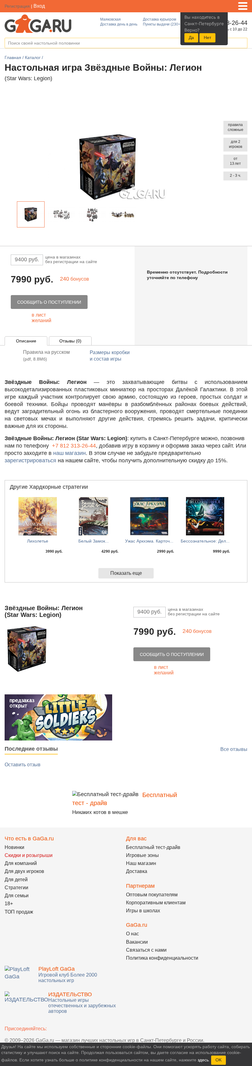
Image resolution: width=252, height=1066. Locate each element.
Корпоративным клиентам (156, 902)
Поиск (242, 43)
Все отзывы (233, 749)
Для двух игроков (24, 871)
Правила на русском (46, 355)
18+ (9, 903)
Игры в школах (143, 910)
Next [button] (142, 215)
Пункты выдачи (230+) (162, 24)
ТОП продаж (19, 911)
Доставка (136, 871)
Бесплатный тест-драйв (153, 847)
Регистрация (17, 6)
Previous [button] (12, 215)
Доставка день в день (118, 24)
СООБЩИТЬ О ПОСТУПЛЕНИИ (49, 302)
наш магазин (69, 453)
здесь (203, 1059)
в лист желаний (41, 317)
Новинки (14, 847)
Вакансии (137, 942)
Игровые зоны (142, 855)
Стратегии (16, 887)
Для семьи (17, 895)
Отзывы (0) (70, 340)
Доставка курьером (159, 19)
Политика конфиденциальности (162, 958)
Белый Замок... (93, 541)
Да (191, 37)
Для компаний (21, 863)
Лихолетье (37, 541)
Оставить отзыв (23, 764)
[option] (31, 214)
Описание (26, 340)
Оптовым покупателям (152, 894)
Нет (207, 37)
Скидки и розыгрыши (29, 855)
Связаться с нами (146, 950)
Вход (39, 6)
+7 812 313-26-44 (74, 446)
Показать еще (126, 573)
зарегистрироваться (30, 460)
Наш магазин (141, 863)
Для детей (16, 879)
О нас (132, 933)
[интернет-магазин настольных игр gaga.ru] (38, 23)
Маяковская (110, 19)
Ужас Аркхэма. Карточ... (149, 541)
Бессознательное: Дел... (205, 541)
